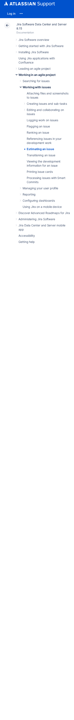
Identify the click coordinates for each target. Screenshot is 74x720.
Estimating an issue (40, 149)
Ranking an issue (38, 132)
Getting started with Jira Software (41, 46)
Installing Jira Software (33, 52)
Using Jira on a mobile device (42, 206)
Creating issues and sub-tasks (47, 103)
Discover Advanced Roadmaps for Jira (44, 213)
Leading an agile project (34, 68)
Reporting (29, 194)
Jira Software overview (33, 39)
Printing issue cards (40, 171)
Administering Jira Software (36, 219)
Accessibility (26, 235)
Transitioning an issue (41, 155)
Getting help (26, 242)
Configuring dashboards (39, 200)
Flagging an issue (38, 126)
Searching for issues (36, 81)
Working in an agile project (37, 74)
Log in (11, 13)
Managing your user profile (40, 188)
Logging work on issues (42, 120)
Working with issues (37, 87)
